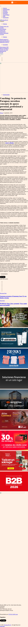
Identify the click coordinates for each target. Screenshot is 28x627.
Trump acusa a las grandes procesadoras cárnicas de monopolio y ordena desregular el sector (4, 30)
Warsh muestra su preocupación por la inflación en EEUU (4, 41)
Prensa (1, 113)
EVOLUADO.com (13, 614)
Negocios (5, 13)
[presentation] (0, 54)
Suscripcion (6, 17)
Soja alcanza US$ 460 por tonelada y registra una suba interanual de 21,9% (4, 50)
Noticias (5, 8)
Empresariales (6, 9)
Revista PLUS (7, 625)
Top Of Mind (6, 14)
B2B (4, 16)
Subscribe (2, 626)
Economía (5, 12)
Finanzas (5, 10)
